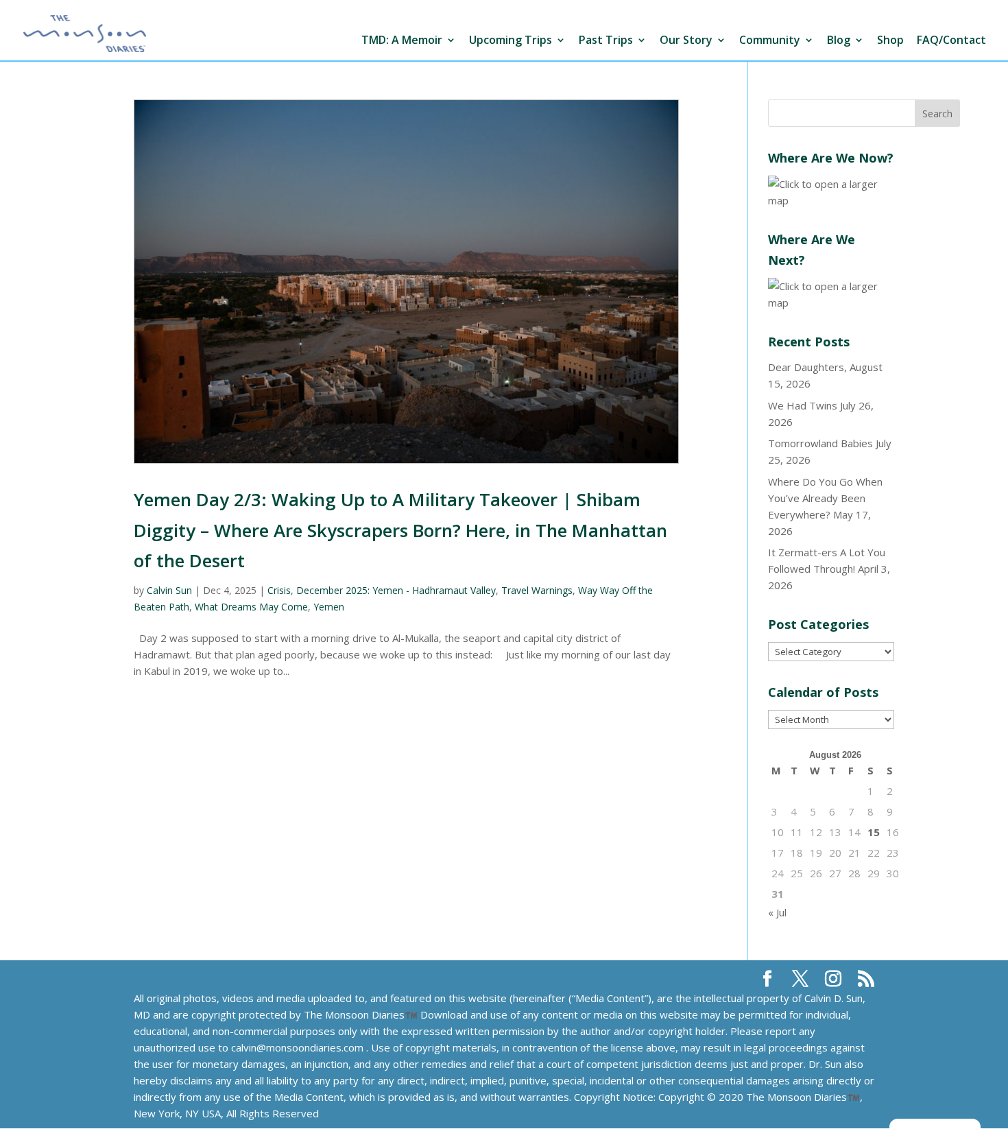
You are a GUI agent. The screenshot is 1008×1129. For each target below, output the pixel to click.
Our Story (686, 40)
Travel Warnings (537, 590)
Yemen (328, 606)
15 (873, 832)
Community (769, 40)
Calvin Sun (169, 590)
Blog (838, 40)
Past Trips (606, 40)
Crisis (279, 590)
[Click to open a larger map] (831, 200)
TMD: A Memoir (401, 40)
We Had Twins (802, 405)
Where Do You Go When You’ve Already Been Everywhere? (825, 498)
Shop (890, 40)
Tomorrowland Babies (820, 443)
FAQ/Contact (951, 40)
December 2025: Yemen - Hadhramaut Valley (396, 590)
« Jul (777, 912)
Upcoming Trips (510, 40)
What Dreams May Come (251, 606)
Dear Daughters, (807, 367)
